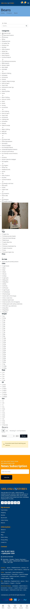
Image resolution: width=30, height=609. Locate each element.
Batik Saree (6, 240)
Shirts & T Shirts (6, 99)
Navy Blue (5, 308)
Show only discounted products (10, 261)
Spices (3, 39)
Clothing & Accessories (10, 61)
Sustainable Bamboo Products (9, 149)
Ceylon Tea (6, 234)
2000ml (5, 396)
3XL (4, 421)
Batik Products (5, 63)
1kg (4, 364)
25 (3, 376)
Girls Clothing (5, 111)
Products (9, 13)
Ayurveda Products (9, 35)
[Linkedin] (12, 502)
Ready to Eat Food (8, 183)
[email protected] (8, 556)
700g (4, 360)
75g (4, 332)
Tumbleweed (6, 292)
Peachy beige (6, 294)
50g (4, 328)
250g (4, 348)
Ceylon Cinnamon (7, 248)
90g (4, 336)
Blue (4, 268)
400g (4, 352)
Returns (3, 522)
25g (4, 324)
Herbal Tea (4, 51)
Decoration (4, 143)
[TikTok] (15, 502)
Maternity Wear (6, 91)
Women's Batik (5, 65)
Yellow (4, 276)
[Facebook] (2, 502)
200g (4, 342)
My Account (4, 517)
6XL (4, 417)
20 (3, 374)
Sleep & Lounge (6, 125)
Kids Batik (4, 69)
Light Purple (6, 290)
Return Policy (4, 537)
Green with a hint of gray (9, 296)
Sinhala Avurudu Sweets (9, 236)
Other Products (6, 49)
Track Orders (4, 510)
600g (4, 358)
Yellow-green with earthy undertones (12, 304)
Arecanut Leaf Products (8, 151)
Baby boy (4, 133)
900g (4, 362)
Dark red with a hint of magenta (11, 302)
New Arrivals (7, 33)
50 (3, 378)
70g (4, 330)
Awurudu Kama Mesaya (9, 238)
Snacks (3, 187)
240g (4, 346)
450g (4, 354)
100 (4, 380)
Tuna (4, 250)
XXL (4, 409)
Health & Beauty (8, 201)
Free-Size (5, 425)
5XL (4, 423)
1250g (4, 366)
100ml (4, 388)
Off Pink (5, 286)
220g (4, 344)
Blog (2, 534)
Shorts (3, 103)
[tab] (3, 430)
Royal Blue (6, 310)
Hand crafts (5, 195)
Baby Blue (5, 282)
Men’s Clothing (6, 97)
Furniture (4, 157)
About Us (3, 529)
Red (4, 270)
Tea (3, 173)
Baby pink (5, 280)
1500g (4, 368)
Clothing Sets (5, 119)
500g (4, 356)
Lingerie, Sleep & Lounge (8, 81)
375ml (4, 392)
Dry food (4, 47)
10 (3, 372)
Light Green (6, 266)
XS (3, 411)
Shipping (3, 512)
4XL (4, 415)
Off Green (5, 288)
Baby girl (4, 131)
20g (4, 322)
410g (4, 318)
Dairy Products (5, 55)
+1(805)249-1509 (8, 553)
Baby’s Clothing (6, 129)
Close (5, 23)
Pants (3, 101)
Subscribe (6, 477)
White (4, 284)
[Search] (26, 26)
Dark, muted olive (7, 298)
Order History (4, 520)
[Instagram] (5, 502)
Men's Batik (5, 67)
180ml (4, 390)
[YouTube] (8, 502)
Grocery (6, 37)
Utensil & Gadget (6, 145)
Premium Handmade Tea (9, 246)
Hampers (6, 199)
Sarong (4, 89)
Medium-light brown (8, 300)
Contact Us (3, 542)
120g (4, 340)
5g (3, 316)
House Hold (7, 139)
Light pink (5, 278)
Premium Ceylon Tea (8, 252)
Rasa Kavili (4, 185)
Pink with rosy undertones (10, 306)
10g (4, 320)
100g (4, 338)
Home (2, 13)
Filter (24, 436)
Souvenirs (6, 193)
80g (4, 334)
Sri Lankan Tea (5, 43)
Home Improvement (7, 141)
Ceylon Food (5, 189)
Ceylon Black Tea (7, 242)
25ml (4, 384)
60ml (4, 386)
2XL (4, 413)
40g (4, 326)
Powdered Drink (6, 41)
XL (3, 407)
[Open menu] (28, 3)
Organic (6, 165)
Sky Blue (5, 312)
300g (4, 350)
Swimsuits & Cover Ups (8, 87)
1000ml (5, 394)
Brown (4, 274)
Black (4, 272)
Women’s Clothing (6, 73)
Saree (3, 93)
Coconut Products (6, 57)
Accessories (5, 77)
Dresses (4, 79)
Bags (12, 578)
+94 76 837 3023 (7, 551)
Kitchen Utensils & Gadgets (9, 159)
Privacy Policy (4, 539)
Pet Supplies (5, 161)
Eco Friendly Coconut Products (9, 153)
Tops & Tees (5, 85)
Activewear (4, 75)
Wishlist (3, 515)
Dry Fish (5, 244)
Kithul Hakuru (5, 53)
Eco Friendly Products (7, 147)
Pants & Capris (5, 83)
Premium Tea (5, 45)
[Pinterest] (18, 502)
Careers (3, 532)
